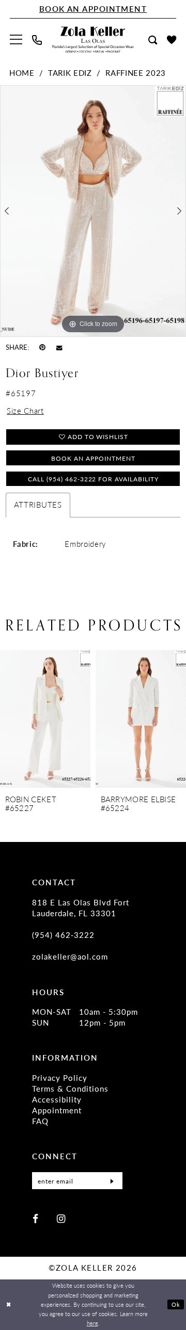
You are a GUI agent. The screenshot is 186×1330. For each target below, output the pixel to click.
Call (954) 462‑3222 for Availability (93, 479)
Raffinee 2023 (135, 72)
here (92, 1323)
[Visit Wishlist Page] (171, 39)
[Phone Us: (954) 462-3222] (37, 40)
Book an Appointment (93, 458)
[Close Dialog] (8, 1304)
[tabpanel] (93, 211)
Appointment (57, 1110)
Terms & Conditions (70, 1088)
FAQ (40, 1121)
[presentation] (119, 719)
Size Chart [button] (25, 410)
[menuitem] (16, 40)
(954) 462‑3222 (63, 934)
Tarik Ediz (70, 72)
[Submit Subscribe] (111, 1180)
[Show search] (152, 40)
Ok (176, 1304)
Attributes (38, 504)
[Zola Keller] (93, 40)
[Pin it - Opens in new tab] (42, 347)
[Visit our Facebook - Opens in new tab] (35, 1218)
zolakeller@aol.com (70, 956)
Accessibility (57, 1099)
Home (22, 72)
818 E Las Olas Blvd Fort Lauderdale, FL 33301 (80, 908)
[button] (16, 40)
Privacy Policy (59, 1077)
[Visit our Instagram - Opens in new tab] (61, 1218)
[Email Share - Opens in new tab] (59, 347)
